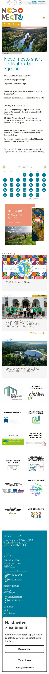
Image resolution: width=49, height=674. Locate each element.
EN (20, 2)
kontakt (15, 2)
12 (5, 185)
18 (44, 185)
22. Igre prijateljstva (17, 282)
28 (18, 195)
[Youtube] (13, 24)
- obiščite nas (36, 2)
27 (11, 195)
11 (44, 180)
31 (37, 195)
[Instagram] (9, 24)
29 (24, 195)
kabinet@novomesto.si (15, 597)
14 (18, 185)
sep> (45, 167)
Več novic (35, 333)
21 (18, 190)
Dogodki (6, 53)
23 (31, 190)
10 (37, 180)
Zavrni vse (24, 660)
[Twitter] (18, 24)
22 (24, 190)
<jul (4, 167)
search (9, 2)
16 (31, 185)
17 (37, 185)
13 (11, 185)
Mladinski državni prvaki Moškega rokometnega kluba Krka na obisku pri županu (22, 324)
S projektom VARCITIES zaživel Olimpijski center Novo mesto (22, 370)
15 (24, 185)
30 (31, 195)
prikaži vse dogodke (37, 198)
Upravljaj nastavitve (24, 667)
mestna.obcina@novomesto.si (17, 571)
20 (11, 190)
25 (44, 190)
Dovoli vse (24, 649)
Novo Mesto (18, 14)
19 (5, 190)
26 (5, 195)
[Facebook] (4, 24)
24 (37, 190)
